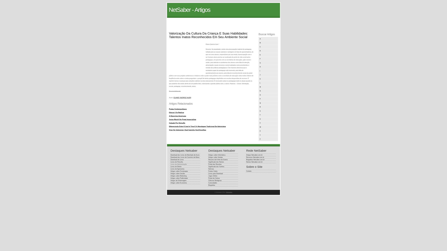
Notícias (211, 169)
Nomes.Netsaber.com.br (254, 162)
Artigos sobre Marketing (179, 176)
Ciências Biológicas (215, 180)
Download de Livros (177, 159)
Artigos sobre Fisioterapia (179, 171)
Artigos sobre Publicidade (179, 178)
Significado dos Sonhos (216, 166)
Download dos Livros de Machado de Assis (185, 155)
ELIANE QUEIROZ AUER (182, 98)
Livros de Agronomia (177, 169)
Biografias (211, 185)
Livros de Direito (176, 166)
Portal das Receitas (215, 164)
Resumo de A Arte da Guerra (218, 159)
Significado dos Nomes (216, 162)
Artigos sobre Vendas (215, 157)
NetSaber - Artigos (189, 10)
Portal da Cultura (214, 178)
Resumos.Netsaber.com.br (255, 157)
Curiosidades (212, 183)
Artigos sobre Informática (216, 155)
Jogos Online (212, 176)
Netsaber (229, 192)
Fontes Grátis (213, 171)
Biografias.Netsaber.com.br (255, 159)
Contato (248, 171)
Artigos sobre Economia (179, 183)
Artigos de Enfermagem (178, 180)
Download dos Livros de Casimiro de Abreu (185, 157)
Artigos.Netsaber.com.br (254, 155)
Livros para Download (215, 173)
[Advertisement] (223, 23)
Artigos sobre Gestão (178, 173)
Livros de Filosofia (177, 162)
